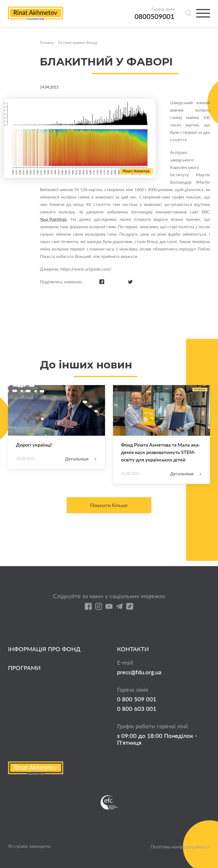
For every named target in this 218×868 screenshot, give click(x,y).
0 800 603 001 (136, 708)
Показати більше (109, 505)
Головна (47, 42)
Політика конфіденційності (180, 846)
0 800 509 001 (136, 699)
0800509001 (154, 16)
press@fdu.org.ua (139, 672)
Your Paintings (53, 219)
